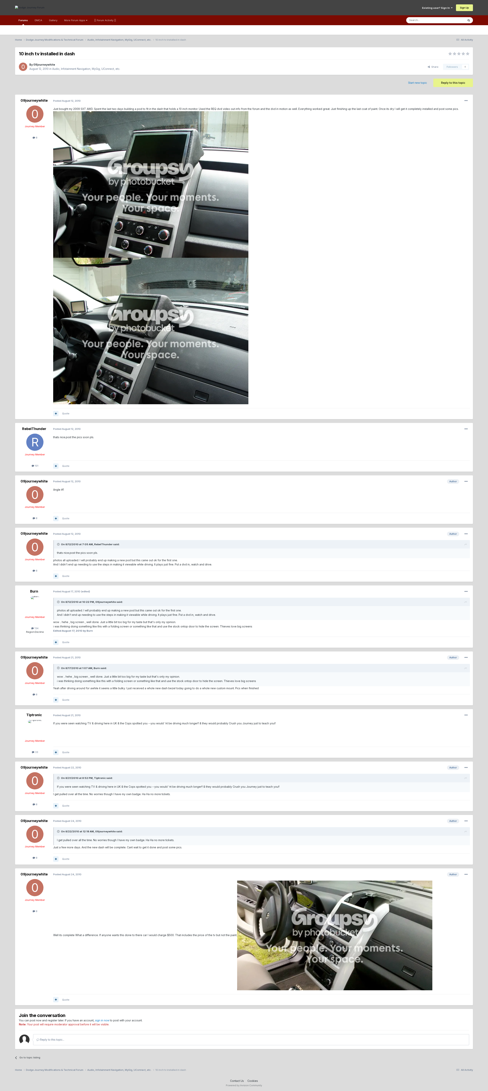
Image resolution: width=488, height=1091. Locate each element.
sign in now (102, 1020)
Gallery (53, 20)
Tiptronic (34, 715)
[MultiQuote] (56, 413)
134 (36, 628)
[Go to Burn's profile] (34, 604)
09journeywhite (44, 64)
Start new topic (417, 82)
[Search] (469, 20)
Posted (67, 100)
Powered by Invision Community (244, 1085)
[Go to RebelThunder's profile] (34, 442)
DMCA (38, 20)
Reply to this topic (453, 82)
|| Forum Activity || (105, 20)
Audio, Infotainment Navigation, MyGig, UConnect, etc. (86, 68)
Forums (23, 20)
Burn (34, 591)
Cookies (252, 1080)
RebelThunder (34, 429)
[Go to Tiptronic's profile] (34, 728)
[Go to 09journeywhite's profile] (23, 67)
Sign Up (464, 7)
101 (36, 465)
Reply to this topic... (51, 1039)
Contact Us (237, 1080)
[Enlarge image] (150, 184)
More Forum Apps (75, 20)
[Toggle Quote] (58, 544)
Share (434, 66)
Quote (65, 413)
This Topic (453, 20)
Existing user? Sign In (436, 7)
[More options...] (466, 100)
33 (36, 752)
